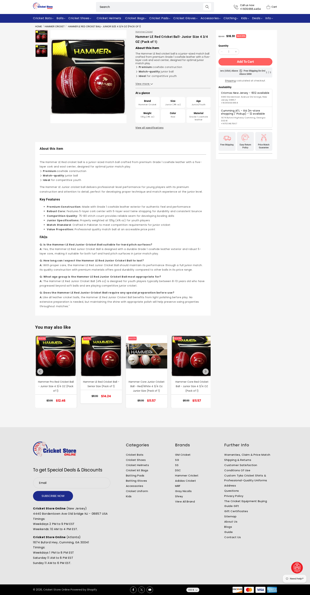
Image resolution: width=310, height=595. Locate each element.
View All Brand (185, 501)
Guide (228, 532)
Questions (231, 491)
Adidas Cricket (185, 481)
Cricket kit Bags (137, 470)
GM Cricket (183, 455)
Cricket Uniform (137, 491)
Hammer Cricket (55, 26)
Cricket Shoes (136, 460)
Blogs (228, 527)
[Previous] (40, 371)
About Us (230, 521)
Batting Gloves (136, 481)
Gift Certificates (236, 511)
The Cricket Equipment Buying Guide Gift (245, 503)
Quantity (223, 45)
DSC (178, 470)
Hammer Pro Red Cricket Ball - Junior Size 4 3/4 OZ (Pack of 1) (56, 386)
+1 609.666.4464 (250, 9)
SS (177, 465)
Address (230, 485)
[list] (123, 371)
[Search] (207, 6)
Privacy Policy (233, 496)
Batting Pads (135, 475)
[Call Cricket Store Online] (237, 7)
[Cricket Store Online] (54, 449)
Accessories (134, 486)
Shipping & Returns (237, 460)
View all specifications (149, 127)
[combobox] (155, 7)
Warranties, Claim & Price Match (247, 455)
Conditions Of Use (237, 470)
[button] (44, 18)
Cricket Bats (135, 455)
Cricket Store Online (56, 589)
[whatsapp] (297, 567)
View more (143, 83)
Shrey (179, 496)
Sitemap (230, 516)
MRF (177, 486)
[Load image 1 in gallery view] (41, 36)
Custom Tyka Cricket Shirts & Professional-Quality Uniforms (245, 478)
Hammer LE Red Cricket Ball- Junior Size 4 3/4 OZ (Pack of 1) (104, 26)
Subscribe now (53, 496)
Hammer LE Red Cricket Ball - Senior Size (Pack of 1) (101, 384)
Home (38, 26)
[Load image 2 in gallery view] (41, 50)
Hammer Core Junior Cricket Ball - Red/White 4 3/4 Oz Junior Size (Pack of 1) (147, 386)
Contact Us (232, 537)
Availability (225, 87)
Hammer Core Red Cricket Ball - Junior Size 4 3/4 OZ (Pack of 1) (191, 386)
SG (177, 460)
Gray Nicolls (183, 491)
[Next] (205, 371)
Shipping (230, 80)
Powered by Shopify (84, 589)
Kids (129, 496)
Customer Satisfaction (240, 465)
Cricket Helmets (137, 465)
